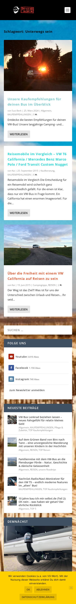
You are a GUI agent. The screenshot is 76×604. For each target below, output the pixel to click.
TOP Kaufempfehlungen (40, 430)
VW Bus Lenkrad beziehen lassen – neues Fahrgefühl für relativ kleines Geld (41, 420)
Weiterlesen (19, 134)
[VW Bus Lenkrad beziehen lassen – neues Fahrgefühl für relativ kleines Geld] (12, 419)
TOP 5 (33, 508)
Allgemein (46, 110)
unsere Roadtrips (47, 469)
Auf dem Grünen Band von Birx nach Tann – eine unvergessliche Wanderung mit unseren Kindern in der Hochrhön (43, 443)
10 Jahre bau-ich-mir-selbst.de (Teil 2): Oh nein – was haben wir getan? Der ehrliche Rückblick (42, 502)
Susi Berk (16, 110)
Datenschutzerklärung (38, 597)
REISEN (52, 285)
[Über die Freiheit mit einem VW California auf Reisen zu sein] (38, 245)
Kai (13, 170)
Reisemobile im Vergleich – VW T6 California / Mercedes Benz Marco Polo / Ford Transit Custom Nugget (38, 159)
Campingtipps (40, 285)
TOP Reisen (44, 450)
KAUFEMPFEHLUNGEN (19, 114)
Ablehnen (42, 589)
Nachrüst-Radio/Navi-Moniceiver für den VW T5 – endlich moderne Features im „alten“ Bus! (43, 482)
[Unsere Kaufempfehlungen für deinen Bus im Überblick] (38, 65)
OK (28, 589)
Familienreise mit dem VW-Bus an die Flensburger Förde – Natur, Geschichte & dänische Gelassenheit (43, 462)
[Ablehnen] (71, 588)
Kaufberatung (48, 170)
